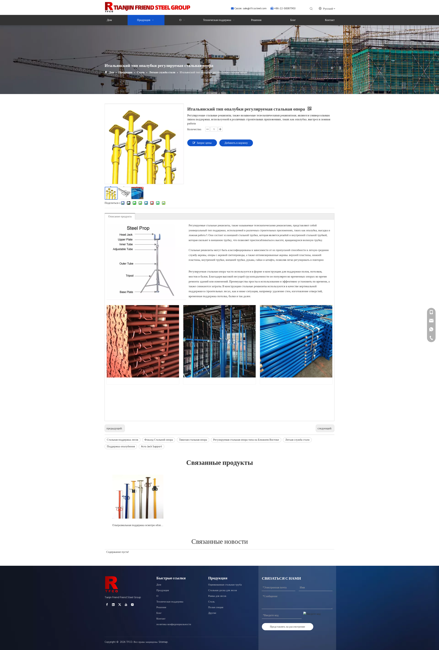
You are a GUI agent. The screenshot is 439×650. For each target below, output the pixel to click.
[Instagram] (132, 604)
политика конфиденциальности (173, 624)
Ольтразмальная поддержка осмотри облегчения (137, 525)
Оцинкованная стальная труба (225, 585)
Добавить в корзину (236, 143)
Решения (161, 607)
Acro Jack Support (151, 446)
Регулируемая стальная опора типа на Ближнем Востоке (246, 440)
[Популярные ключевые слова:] (311, 8)
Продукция (162, 590)
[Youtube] (126, 604)
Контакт (160, 618)
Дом (158, 585)
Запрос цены (204, 143)
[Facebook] (107, 604)
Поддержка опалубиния (121, 446)
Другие (212, 613)
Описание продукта (120, 216)
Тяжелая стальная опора (193, 440)
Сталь (211, 601)
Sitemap (163, 642)
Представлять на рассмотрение (287, 627)
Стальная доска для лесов (222, 590)
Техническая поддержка (169, 601)
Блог (159, 613)
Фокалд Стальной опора (158, 440)
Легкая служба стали (297, 440)
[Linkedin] (113, 604)
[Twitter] (119, 604)
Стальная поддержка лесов (122, 440)
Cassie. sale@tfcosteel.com (250, 8)
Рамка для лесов (217, 596)
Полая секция (215, 607)
